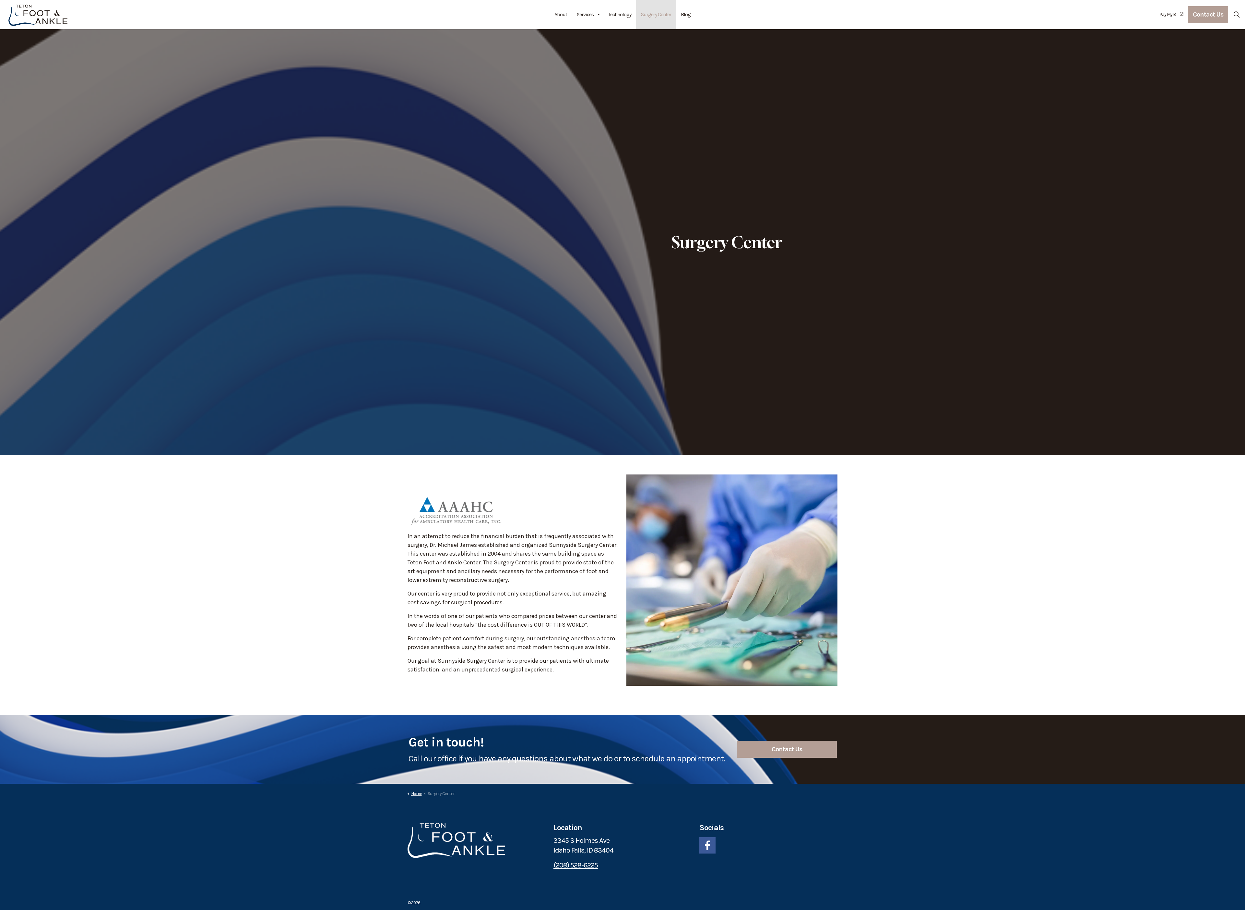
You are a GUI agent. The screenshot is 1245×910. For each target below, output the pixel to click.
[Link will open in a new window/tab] (707, 845)
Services (585, 14)
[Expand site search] (1236, 14)
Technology (619, 14)
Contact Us (1208, 14)
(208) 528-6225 (575, 865)
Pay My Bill (1168, 14)
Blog (686, 14)
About (560, 14)
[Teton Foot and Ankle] (37, 14)
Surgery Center (656, 14)
